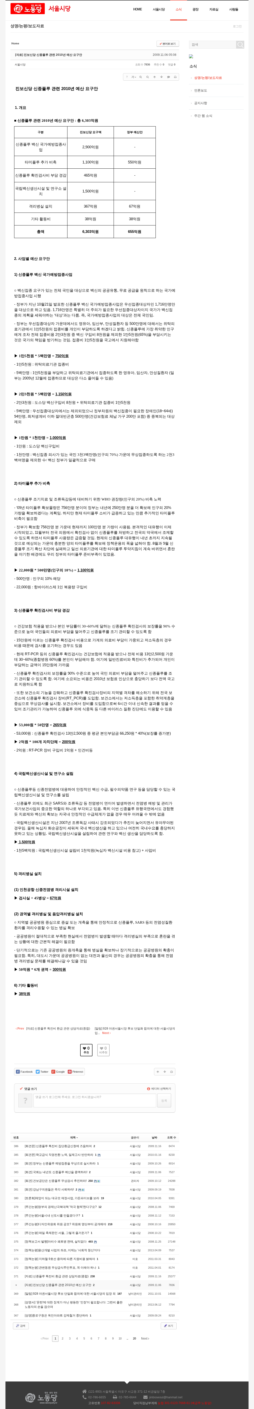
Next (144, 1338)
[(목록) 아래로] (161, 76)
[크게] (140, 76)
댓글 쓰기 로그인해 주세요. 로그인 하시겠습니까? (68, 1097)
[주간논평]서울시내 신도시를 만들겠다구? (53, 1215)
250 (90, 1180)
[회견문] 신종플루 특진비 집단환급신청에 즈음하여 (59, 1146)
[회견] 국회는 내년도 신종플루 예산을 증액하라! (56, 1172)
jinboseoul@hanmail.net (165, 1397)
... (127, 1338)
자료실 (213, 9)
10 (120, 1338)
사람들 (233, 9)
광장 (195, 9)
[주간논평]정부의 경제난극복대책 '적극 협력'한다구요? (61, 1207)
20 (134, 1338)
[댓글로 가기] (168, 76)
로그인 (237, 26)
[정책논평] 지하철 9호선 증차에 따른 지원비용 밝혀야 (60, 1259)
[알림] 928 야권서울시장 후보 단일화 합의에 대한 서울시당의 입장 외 (70, 1293)
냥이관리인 (135, 1293)
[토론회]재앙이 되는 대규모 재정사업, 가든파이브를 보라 (62, 1198)
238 (92, 1276)
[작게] (147, 76)
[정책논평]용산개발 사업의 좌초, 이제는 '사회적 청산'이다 (62, 1250)
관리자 (135, 1180)
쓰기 (170, 1325)
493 (90, 1241)
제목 (73, 1137)
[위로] (154, 76)
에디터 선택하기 (161, 1088)
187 (119, 1293)
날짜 (154, 1137)
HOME (137, 9)
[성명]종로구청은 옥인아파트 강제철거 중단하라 (57, 1315)
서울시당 (159, 9)
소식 (179, 9)
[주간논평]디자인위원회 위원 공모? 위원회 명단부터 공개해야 (66, 1224)
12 (99, 1206)
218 (110, 1224)
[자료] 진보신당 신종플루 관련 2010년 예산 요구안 (48, 55)
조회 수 (171, 1137)
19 (102, 1198)
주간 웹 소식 (203, 116)
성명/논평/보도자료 (208, 78)
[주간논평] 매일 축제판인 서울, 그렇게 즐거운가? (57, 1233)
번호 (16, 1137)
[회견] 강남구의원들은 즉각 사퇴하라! (50, 1189)
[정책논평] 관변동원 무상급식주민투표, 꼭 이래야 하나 (61, 1267)
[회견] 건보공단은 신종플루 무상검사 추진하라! (56, 1181)
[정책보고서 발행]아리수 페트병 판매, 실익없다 (56, 1241)
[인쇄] (175, 76)
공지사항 (200, 103)
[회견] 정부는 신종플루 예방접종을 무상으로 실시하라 (60, 1163)
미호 (135, 1258)
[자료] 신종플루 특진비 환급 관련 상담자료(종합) (57, 1276)
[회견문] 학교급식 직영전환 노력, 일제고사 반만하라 (59, 1155)
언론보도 (200, 90)
